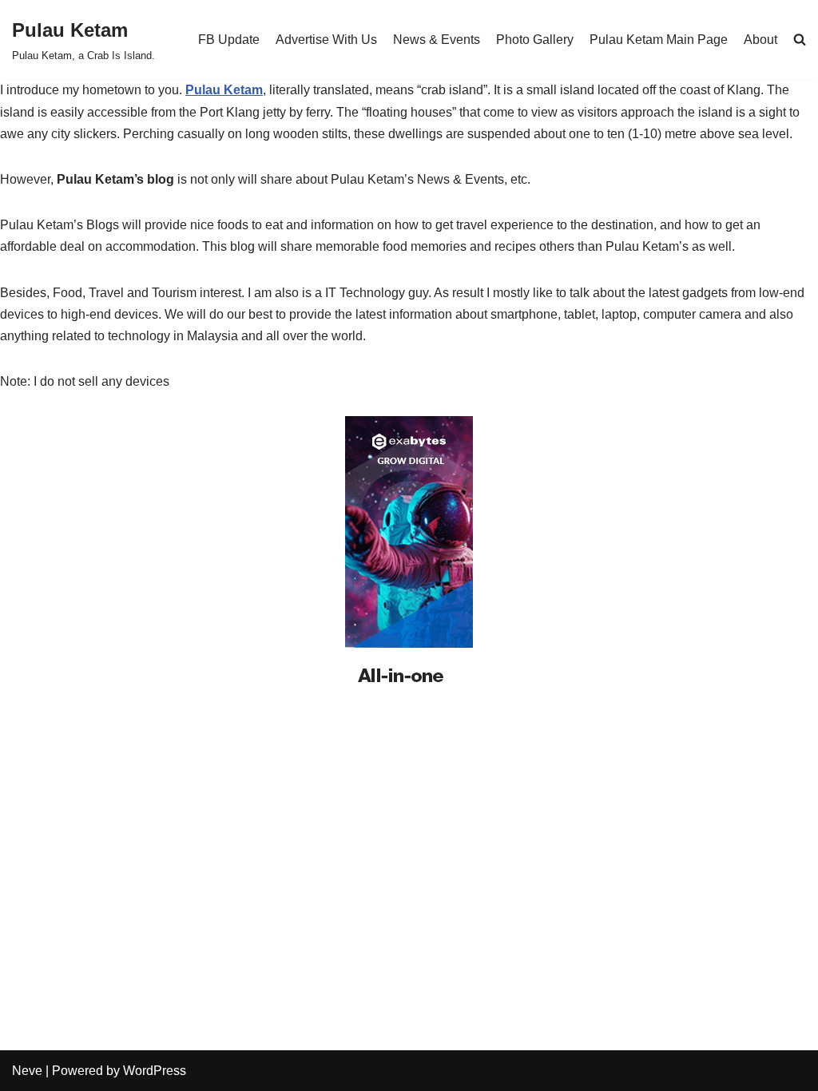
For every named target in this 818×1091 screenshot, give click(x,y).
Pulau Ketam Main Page (659, 39)
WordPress (154, 1070)
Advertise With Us (326, 39)
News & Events (436, 39)
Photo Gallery (535, 39)
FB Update (229, 39)
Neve (27, 1070)
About (760, 39)
